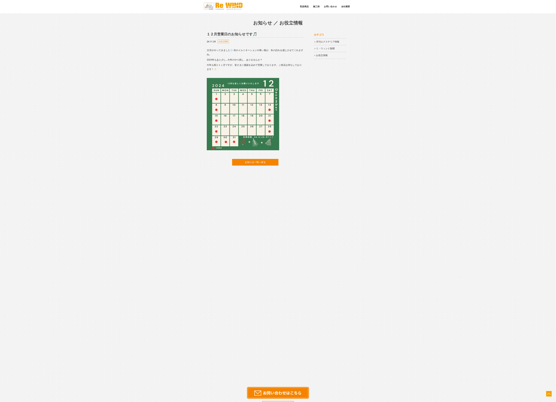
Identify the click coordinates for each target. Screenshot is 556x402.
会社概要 (345, 6)
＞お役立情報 (321, 55)
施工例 (316, 6)
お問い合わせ (330, 6)
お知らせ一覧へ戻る (255, 162)
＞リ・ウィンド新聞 (324, 48)
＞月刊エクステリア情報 (326, 41)
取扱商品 (304, 6)
